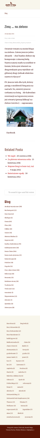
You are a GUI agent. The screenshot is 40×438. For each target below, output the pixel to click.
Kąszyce (23, 42)
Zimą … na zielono (16, 26)
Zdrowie (7, 300)
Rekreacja (8, 274)
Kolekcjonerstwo (10, 248)
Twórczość (8, 289)
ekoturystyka (16, 42)
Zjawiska (8, 304)
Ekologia (8, 218)
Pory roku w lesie (10, 38)
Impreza (7, 240)
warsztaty (8, 292)
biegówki (24, 323)
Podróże (7, 262)
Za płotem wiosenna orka (19, 159)
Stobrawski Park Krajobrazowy (18, 398)
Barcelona (11, 323)
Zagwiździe (27, 409)
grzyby (26, 353)
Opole (22, 380)
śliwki (20, 413)
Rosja (9, 387)
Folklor (7, 229)
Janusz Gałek (12, 357)
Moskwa (23, 368)
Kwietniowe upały (16, 173)
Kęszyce (28, 42)
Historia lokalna (10, 236)
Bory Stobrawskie (14, 331)
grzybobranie (12, 353)
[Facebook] (20, 434)
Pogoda (7, 266)
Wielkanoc (11, 406)
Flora (6, 225)
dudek (25, 346)
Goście (7, 233)
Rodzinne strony (10, 281)
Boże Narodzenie (13, 335)
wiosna (24, 406)
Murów (10, 372)
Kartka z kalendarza (11, 244)
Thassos (11, 402)
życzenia (29, 417)
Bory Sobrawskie (13, 327)
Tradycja (8, 285)
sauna (20, 387)
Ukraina (23, 402)
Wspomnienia (9, 296)
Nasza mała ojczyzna (12, 255)
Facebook (10, 133)
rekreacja (27, 383)
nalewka (22, 372)
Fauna (7, 221)
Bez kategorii (9, 210)
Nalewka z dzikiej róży (15, 376)
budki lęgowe (12, 338)
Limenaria (21, 365)
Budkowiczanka (13, 342)
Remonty (8, 277)
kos (9, 361)
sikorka (10, 391)
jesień (25, 357)
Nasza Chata (9, 251)
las (9, 365)
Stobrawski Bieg (13, 394)
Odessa (10, 380)
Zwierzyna (8, 307)
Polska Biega (12, 383)
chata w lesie (8, 42)
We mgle (12, 156)
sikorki (22, 391)
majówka (11, 368)
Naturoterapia (9, 259)
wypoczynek (12, 409)
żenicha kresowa (13, 417)
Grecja (25, 350)
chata (27, 342)
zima (10, 413)
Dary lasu (8, 214)
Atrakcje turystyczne (12, 206)
